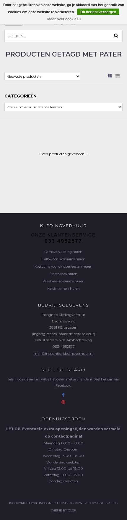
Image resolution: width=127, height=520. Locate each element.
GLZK (72, 510)
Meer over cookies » (64, 19)
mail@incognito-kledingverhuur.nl (63, 353)
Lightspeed (106, 503)
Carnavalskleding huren (63, 252)
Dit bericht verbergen (98, 12)
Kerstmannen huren (63, 289)
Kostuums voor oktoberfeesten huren (63, 266)
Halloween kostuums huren (63, 259)
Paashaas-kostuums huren (63, 281)
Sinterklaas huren (63, 274)
